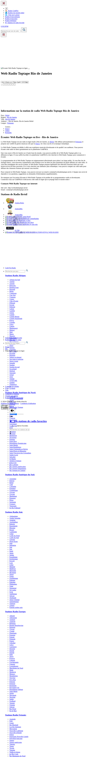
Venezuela (12, 506)
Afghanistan (13, 516)
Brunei (11, 530)
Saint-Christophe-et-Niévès (18, 449)
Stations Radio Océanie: (15, 715)
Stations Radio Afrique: (15, 275)
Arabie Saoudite (14, 518)
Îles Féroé (12, 709)
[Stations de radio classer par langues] (46, 342)
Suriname (12, 502)
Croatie (11, 631)
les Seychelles (14, 386)
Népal (11, 574)
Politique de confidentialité (14, 398)
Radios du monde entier (13, 340)
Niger (11, 346)
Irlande (11, 651)
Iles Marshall (13, 725)
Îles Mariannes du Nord (17, 756)
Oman (11, 576)
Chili (11, 485)
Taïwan (11, 596)
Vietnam (12, 604)
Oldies (7, 131)
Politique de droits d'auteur (10, 403)
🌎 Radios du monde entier (14, 13)
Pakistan (12, 580)
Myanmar (12, 572)
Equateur (12, 488)
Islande (11, 653)
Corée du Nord (14, 536)
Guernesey (13, 647)
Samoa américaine (15, 742)
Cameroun (13, 293)
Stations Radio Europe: (15, 611)
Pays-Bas (12, 680)
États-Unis (13, 463)
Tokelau (12, 744)
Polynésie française (15, 738)
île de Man (13, 711)
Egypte (11, 305)
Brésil (7, 115)
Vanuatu (12, 750)
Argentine (12, 479)
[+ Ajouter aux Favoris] (15, 426)
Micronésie (13, 729)
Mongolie (12, 571)
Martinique (13, 496)
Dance (7, 129)
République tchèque (16, 689)
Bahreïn (12, 524)
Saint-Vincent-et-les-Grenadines (20, 453)
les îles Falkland (14, 508)
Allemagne (13, 618)
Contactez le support (12, 394)
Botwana (12, 285)
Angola (11, 284)
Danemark (13, 633)
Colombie (12, 486)
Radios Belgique (10, 21)
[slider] (17, 414)
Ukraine (12, 705)
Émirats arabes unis (16, 607)
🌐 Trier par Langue (12, 15)
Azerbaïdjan (13, 522)
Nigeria (11, 348)
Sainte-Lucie (13, 455)
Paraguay (12, 498)
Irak (10, 547)
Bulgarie (12, 627)
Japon (11, 553)
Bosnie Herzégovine (16, 625)
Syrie (11, 592)
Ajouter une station (11, 396)
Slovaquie (12, 695)
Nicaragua (12, 437)
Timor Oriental (14, 600)
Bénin (11, 291)
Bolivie (11, 481)
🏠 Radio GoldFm (11, 11)
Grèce (11, 645)
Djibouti (12, 303)
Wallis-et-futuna (14, 752)
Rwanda (12, 353)
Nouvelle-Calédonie (16, 731)
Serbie (11, 693)
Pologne (12, 682)
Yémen (11, 605)
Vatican (11, 707)
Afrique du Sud (14, 280)
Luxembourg (13, 666)
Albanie (12, 616)
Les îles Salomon (15, 727)
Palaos (11, 735)
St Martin (12, 459)
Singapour (12, 588)
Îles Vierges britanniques (17, 468)
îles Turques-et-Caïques (17, 470)
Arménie (12, 520)
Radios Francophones (12, 17)
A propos (8, 386)
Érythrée (12, 388)
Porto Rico (13, 441)
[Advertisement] (44, 52)
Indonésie (12, 545)
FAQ (7, 388)
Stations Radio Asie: (14, 512)
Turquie (12, 703)
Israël (11, 551)
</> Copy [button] (25, 82)
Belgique (12, 623)
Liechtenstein (13, 662)
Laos (11, 563)
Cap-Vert (12, 295)
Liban (11, 565)
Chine (11, 534)
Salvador (12, 457)
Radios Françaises (11, 19)
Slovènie (12, 697)
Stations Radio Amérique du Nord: (20, 392)
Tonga (11, 746)
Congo (11, 299)
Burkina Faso (14, 287)
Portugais (10, 123)
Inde (10, 543)
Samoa (11, 740)
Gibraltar (12, 643)
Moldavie (12, 672)
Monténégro (13, 676)
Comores (12, 297)
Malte (11, 670)
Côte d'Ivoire (13, 301)
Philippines (13, 584)
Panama (12, 439)
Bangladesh (13, 526)
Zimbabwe (13, 384)
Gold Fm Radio (10, 268)
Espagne (12, 635)
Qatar (11, 586)
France (11, 641)
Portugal (12, 684)
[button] (3, 3)
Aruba (11, 401)
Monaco (12, 674)
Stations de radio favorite (13, 338)
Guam (11, 723)
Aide (6, 390)
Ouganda (12, 349)
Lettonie (12, 660)
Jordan (11, 555)
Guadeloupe (13, 490)
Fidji (11, 721)
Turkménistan (14, 602)
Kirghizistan (13, 559)
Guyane (12, 492)
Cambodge (13, 532)
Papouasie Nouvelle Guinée (18, 736)
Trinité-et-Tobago (15, 461)
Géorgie (12, 539)
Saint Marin (13, 691)
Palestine (12, 582)
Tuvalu (11, 748)
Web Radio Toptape (16, 407)
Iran (10, 549)
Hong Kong (13, 541)
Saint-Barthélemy (15, 447)
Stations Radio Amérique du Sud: (20, 474)
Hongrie (12, 649)
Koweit (11, 561)
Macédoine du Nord (16, 668)
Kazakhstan (13, 557)
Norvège (12, 678)
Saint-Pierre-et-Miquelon (17, 451)
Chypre (11, 629)
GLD (4, 26)
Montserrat (13, 435)
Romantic (8, 133)
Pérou (11, 500)
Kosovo (12, 658)
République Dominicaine (17, 443)
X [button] (6, 8)
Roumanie (12, 686)
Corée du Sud (14, 538)
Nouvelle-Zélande (15, 733)
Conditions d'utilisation (28, 403)
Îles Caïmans (13, 465)
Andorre (12, 620)
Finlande (12, 639)
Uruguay (12, 504)
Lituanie (12, 664)
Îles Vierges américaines (17, 467)
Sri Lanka (12, 590)
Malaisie (12, 567)
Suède (11, 699)
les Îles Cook (13, 754)
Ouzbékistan (13, 578)
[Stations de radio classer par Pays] (46, 270)
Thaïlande (12, 598)
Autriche (12, 621)
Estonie (11, 637)
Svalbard (12, 701)
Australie (12, 719)
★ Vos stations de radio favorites (28, 421)
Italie (11, 654)
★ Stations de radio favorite (14, 23)
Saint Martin (13, 445)
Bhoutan (12, 528)
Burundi (12, 289)
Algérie (11, 282)
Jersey (11, 656)
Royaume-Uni (14, 687)
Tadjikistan (13, 594)
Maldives (12, 569)
